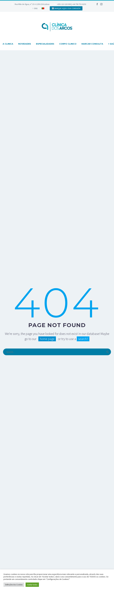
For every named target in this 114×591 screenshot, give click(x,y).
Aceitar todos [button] (32, 584)
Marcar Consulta (92, 44)
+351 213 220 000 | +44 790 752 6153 (71, 4)
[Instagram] (101, 4)
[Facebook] (97, 4)
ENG (36, 8)
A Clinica (8, 44)
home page (47, 339)
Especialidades (45, 44)
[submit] (107, 351)
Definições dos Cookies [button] (14, 584)
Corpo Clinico (67, 44)
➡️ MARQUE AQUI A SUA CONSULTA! (66, 8)
